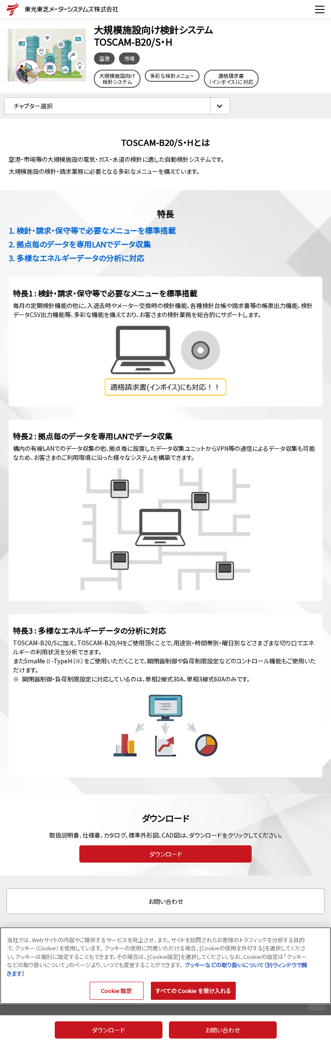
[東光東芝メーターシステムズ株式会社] (11, 9)
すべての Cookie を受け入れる (193, 990)
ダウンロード (165, 854)
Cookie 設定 (116, 990)
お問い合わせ (165, 901)
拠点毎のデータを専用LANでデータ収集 (83, 244)
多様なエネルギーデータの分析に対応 (80, 257)
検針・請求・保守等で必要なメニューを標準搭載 (96, 230)
